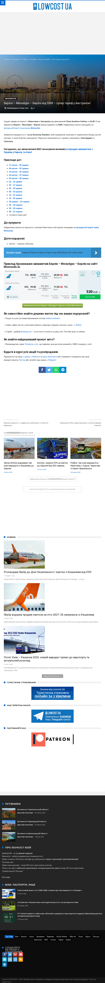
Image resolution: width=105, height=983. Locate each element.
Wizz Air (73, 936)
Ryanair (24, 936)
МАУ (46, 940)
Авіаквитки (16, 59)
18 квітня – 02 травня (19, 168)
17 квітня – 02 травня (19, 165)
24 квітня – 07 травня (19, 175)
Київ (16, 936)
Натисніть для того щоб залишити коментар (52, 489)
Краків (68, 940)
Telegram (52, 360)
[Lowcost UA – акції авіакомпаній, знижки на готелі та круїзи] (52, 3)
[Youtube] (20, 954)
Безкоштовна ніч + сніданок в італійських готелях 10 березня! (26, 422)
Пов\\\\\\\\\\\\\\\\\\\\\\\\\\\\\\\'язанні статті (18, 433)
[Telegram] (4, 964)
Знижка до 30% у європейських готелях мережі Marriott (80, 422)
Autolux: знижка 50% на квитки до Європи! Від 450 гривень (52, 464)
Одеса (87, 936)
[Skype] (4, 959)
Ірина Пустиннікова (25, 813)
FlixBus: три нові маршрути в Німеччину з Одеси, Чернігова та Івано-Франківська (85, 466)
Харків (60, 940)
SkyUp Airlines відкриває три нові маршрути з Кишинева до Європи (19, 466)
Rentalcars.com (31, 344)
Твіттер (22, 360)
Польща (96, 936)
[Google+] (15, 954)
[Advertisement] (52, 31)
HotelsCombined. (53, 318)
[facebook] (42, 370)
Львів (80, 936)
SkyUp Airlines (61, 936)
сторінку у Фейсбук (31, 357)
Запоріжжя (40, 936)
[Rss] (20, 959)
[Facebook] (4, 954)
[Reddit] (10, 959)
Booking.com (26, 332)
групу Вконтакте (50, 357)
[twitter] (49, 370)
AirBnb (78, 325)
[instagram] (15, 959)
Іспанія (53, 940)
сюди (8, 877)
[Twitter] (10, 954)
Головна (6, 59)
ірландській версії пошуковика (22, 128)
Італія (31, 936)
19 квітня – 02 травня (19, 172)
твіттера (28, 859)
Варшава (50, 936)
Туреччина (38, 940)
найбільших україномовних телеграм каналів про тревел (38, 868)
